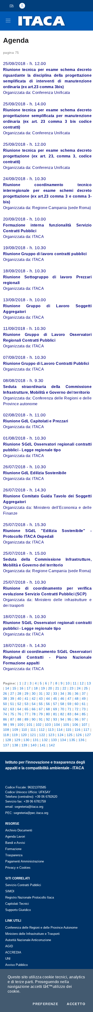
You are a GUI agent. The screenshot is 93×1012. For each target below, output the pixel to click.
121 (33, 735)
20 (50, 688)
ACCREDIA (13, 952)
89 (27, 719)
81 (55, 714)
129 (17, 740)
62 (5, 709)
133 (54, 740)
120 (24, 735)
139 (24, 745)
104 (57, 725)
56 (48, 704)
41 (27, 698)
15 (14, 688)
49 (84, 698)
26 (5, 693)
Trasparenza (13, 855)
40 (19, 698)
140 (33, 745)
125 (70, 735)
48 (77, 698)
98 (5, 725)
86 (5, 719)
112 (42, 730)
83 (69, 714)
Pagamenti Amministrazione (24, 861)
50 (5, 704)
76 (19, 714)
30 (34, 693)
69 (55, 709)
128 (8, 740)
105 (66, 725)
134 (63, 740)
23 (72, 688)
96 (77, 719)
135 (72, 740)
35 (69, 693)
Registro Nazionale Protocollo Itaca (29, 897)
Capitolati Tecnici (17, 903)
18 (36, 688)
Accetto (76, 1004)
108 (6, 730)
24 (79, 688)
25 (86, 688)
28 (19, 693)
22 (64, 688)
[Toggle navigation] (8, 20)
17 (29, 688)
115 (69, 730)
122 (42, 735)
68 (48, 709)
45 (55, 698)
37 (84, 693)
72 (77, 709)
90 (34, 719)
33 (55, 693)
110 (24, 730)
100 (20, 725)
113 (51, 730)
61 (84, 704)
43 (41, 698)
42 (34, 698)
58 (62, 704)
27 (12, 693)
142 (52, 745)
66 (34, 709)
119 (15, 735)
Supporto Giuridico (18, 910)
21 (57, 688)
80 (48, 714)
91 (41, 719)
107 (85, 725)
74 (5, 714)
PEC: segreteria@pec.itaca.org (26, 813)
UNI (7, 958)
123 (51, 735)
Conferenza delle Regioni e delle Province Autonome (41, 927)
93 (55, 719)
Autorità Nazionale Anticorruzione (28, 940)
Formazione (13, 849)
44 (48, 698)
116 (77, 730)
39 (12, 698)
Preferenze (45, 1004)
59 (69, 704)
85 (84, 714)
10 (68, 683)
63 (12, 709)
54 (34, 704)
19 (43, 688)
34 (62, 693)
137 (6, 745)
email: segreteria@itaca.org (24, 806)
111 (33, 730)
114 (59, 730)
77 (27, 714)
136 (81, 740)
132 (45, 740)
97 (84, 719)
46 (62, 698)
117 (86, 730)
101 (29, 725)
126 (79, 735)
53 (27, 704)
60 (77, 704)
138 (15, 745)
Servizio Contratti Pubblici (23, 885)
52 (19, 704)
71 (69, 709)
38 (5, 698)
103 (48, 725)
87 (12, 719)
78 (34, 714)
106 (75, 725)
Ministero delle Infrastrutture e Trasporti (32, 934)
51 (12, 704)
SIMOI (9, 891)
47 (69, 698)
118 (6, 735)
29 (27, 693)
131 (36, 740)
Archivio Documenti (18, 830)
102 (39, 725)
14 (7, 688)
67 (41, 709)
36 (77, 693)
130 (26, 740)
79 (41, 714)
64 (19, 709)
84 (77, 714)
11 (75, 683)
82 (62, 714)
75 (12, 714)
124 (60, 735)
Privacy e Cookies (18, 867)
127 (88, 735)
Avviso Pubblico (16, 965)
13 (89, 683)
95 (69, 719)
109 (15, 730)
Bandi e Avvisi (15, 843)
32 (48, 693)
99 (12, 725)
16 (22, 688)
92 (48, 719)
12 (82, 683)
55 (41, 704)
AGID (9, 946)
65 (27, 709)
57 (55, 704)
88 (19, 719)
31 (41, 693)
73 (84, 709)
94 (62, 719)
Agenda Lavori (15, 836)
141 (43, 745)
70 (62, 709)
